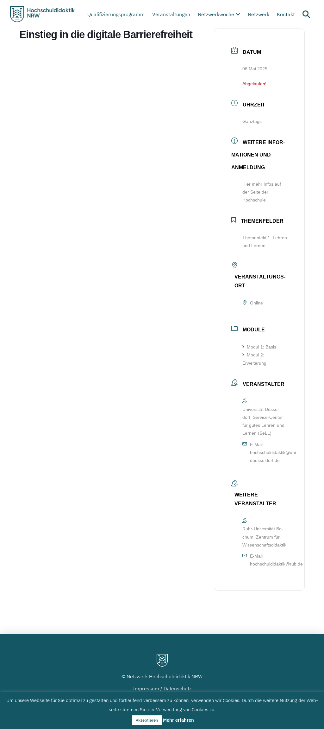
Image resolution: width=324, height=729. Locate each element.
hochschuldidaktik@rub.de (276, 563)
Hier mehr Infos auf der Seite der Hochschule (261, 192)
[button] (306, 14)
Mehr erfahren (178, 720)
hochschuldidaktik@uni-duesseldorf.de (273, 456)
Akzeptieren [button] (147, 720)
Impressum (146, 688)
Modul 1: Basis (261, 346)
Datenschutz (177, 688)
